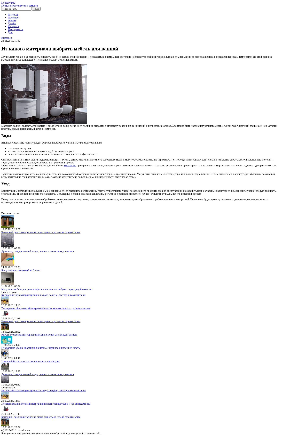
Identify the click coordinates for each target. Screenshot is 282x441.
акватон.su (70, 165)
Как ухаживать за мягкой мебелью (20, 270)
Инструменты (15, 29)
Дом (10, 32)
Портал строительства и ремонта (19, 4)
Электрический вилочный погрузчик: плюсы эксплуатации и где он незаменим (45, 308)
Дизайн (12, 23)
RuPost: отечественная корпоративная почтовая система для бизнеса (39, 334)
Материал (13, 26)
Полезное (13, 17)
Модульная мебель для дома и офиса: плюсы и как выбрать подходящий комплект (47, 289)
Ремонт (12, 20)
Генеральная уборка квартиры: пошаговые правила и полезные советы (40, 347)
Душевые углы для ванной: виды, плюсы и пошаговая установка (37, 251)
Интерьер (13, 14)
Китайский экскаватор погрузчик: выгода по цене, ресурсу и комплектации (43, 295)
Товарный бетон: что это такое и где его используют (30, 361)
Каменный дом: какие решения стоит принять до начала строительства (40, 232)
